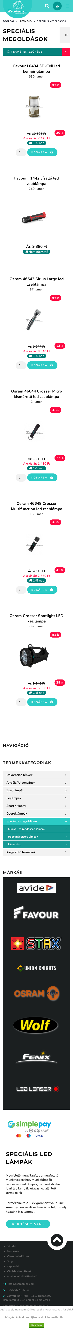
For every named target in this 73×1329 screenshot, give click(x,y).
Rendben (36, 1325)
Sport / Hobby (16, 806)
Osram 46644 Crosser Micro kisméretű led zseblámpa (36, 396)
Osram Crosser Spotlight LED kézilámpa (36, 620)
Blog (10, 1261)
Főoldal (8, 21)
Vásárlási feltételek (19, 1271)
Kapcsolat (13, 1266)
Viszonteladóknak (18, 1256)
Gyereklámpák (16, 813)
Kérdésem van (27, 1224)
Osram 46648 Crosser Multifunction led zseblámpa (36, 508)
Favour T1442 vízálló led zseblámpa (36, 183)
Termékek (26, 21)
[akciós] (34, 107)
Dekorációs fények (19, 775)
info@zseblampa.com (21, 1284)
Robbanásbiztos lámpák (23, 837)
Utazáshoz (14, 844)
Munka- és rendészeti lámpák (26, 829)
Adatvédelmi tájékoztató (22, 1276)
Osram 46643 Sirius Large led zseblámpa (37, 284)
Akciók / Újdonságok (20, 783)
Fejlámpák (13, 798)
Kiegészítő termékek (20, 852)
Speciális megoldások (51, 21)
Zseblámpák (15, 790)
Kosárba (39, 152)
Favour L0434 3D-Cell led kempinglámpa (36, 71)
